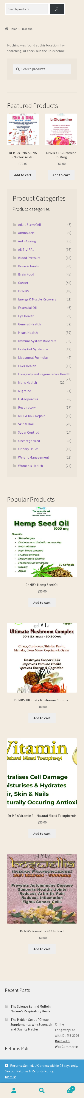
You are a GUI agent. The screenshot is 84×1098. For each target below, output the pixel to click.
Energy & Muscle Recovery (37, 299)
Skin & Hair (26, 424)
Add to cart (22, 175)
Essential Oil (27, 307)
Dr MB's (23, 291)
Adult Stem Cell (29, 224)
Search (42, 1090)
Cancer (23, 282)
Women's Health (30, 466)
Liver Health (27, 366)
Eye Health (26, 316)
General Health (29, 324)
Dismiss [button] (10, 1077)
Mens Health (27, 382)
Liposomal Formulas (33, 357)
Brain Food (26, 274)
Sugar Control (28, 432)
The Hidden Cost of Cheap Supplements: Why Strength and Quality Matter (31, 1024)
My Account (14, 1090)
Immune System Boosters (37, 341)
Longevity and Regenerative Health (44, 374)
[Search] (57, 9)
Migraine (24, 391)
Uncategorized (29, 441)
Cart (64, 1087)
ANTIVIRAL (26, 249)
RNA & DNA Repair (31, 416)
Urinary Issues (28, 449)
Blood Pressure (29, 258)
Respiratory (27, 407)
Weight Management (33, 457)
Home (13, 29)
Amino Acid (26, 233)
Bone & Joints (28, 266)
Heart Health (28, 332)
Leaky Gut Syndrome (33, 349)
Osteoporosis (28, 399)
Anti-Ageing (27, 241)
